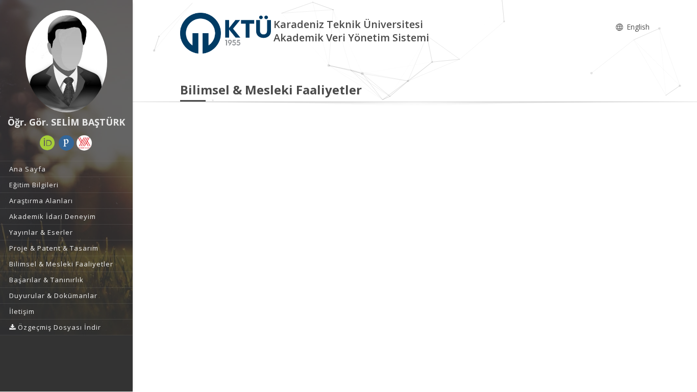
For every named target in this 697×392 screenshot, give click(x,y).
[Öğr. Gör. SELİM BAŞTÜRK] (66, 61)
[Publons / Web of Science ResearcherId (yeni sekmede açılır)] (66, 143)
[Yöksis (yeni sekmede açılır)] (84, 143)
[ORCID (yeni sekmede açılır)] (47, 143)
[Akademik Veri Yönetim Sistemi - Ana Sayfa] (226, 32)
